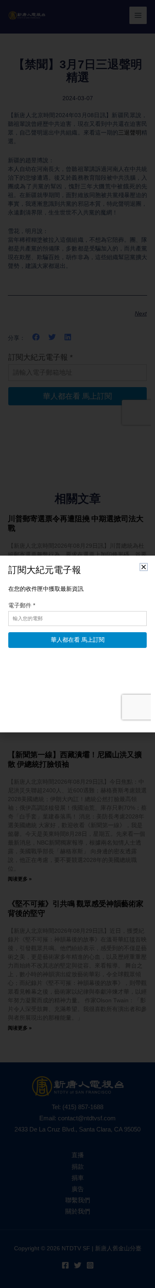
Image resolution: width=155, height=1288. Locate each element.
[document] (77, 644)
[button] (144, 567)
